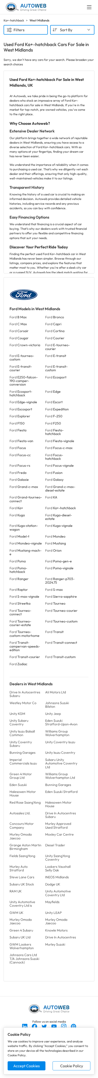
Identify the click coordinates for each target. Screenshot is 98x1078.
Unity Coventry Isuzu (60, 742)
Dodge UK (52, 884)
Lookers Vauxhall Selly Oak (58, 868)
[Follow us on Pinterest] (73, 1026)
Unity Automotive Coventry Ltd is (22, 904)
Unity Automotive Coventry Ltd (58, 893)
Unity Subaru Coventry (19, 722)
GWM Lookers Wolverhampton (22, 946)
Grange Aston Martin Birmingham (25, 847)
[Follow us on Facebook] (35, 1026)
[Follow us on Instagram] (64, 1026)
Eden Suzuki (18, 785)
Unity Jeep (53, 714)
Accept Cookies (26, 1065)
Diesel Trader (55, 845)
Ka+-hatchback (14, 20)
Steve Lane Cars (22, 877)
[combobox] (72, 30)
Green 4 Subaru (21, 930)
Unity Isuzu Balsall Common (22, 733)
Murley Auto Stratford (19, 868)
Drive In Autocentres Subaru (25, 694)
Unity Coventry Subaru (21, 744)
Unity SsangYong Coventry (57, 858)
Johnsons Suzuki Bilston (57, 705)
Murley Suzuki (55, 944)
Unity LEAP (53, 913)
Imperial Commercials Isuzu (23, 761)
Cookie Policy (71, 1065)
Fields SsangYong (22, 856)
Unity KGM (17, 714)
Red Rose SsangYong (25, 802)
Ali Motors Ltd (55, 692)
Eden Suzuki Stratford (61, 792)
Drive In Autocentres (60, 937)
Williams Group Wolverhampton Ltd (60, 776)
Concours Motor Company (22, 825)
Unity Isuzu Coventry (60, 752)
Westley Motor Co (23, 703)
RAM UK (16, 891)
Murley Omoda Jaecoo (21, 836)
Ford (18, 317)
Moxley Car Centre (59, 834)
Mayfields (52, 902)
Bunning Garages (22, 752)
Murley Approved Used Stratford (58, 825)
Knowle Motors (56, 930)
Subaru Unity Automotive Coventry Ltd (61, 763)
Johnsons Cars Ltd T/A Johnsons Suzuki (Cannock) (24, 958)
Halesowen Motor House (23, 793)
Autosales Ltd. (20, 813)
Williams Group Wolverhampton (57, 733)
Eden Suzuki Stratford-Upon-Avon (61, 722)
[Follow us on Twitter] (45, 1026)
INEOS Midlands (57, 877)
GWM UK (16, 913)
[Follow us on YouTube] (54, 1026)
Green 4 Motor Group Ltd (21, 776)
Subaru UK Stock (22, 884)
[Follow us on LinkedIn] (25, 1026)
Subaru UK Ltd (20, 937)
